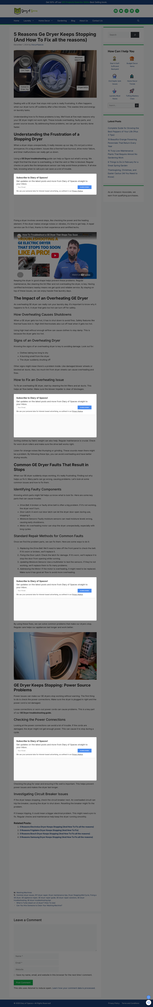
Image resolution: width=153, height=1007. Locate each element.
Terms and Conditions (130, 1003)
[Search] (137, 105)
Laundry (27, 21)
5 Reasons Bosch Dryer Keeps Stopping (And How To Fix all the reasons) (55, 833)
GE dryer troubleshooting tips (39, 900)
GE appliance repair (29, 898)
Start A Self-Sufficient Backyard (115, 66)
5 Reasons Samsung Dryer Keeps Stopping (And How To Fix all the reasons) (56, 837)
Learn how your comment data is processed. (73, 988)
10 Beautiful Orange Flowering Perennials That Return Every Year (122, 142)
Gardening (62, 21)
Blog (73, 21)
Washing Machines (24, 892)
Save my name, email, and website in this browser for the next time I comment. (54, 975)
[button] (138, 20)
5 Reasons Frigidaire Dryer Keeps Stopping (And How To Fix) (49, 830)
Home (16, 21)
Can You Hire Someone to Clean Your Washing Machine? (39, 905)
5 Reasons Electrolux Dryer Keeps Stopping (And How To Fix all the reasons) (57, 827)
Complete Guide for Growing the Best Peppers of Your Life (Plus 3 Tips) (123, 131)
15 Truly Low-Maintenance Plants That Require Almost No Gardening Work (122, 154)
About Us (84, 21)
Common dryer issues (25, 895)
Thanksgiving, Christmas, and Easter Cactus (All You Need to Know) (122, 173)
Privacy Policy (114, 1003)
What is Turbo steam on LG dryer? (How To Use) (35, 903)
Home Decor (44, 21)
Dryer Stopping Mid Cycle (78, 895)
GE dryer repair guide (47, 898)
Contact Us (97, 21)
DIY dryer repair (41, 895)
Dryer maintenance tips (58, 895)
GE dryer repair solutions (66, 898)
